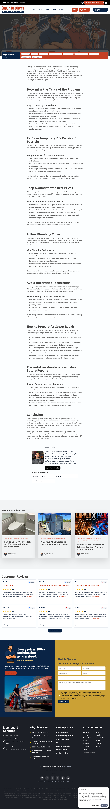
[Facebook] (47, 778)
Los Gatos (54, 793)
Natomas (7, 795)
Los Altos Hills (48, 793)
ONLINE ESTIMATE (98, 9)
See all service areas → (89, 752)
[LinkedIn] (68, 778)
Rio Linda (17, 797)
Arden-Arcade (53, 788)
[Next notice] (106, 3)
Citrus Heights (100, 738)
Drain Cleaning (37, 481)
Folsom (98, 746)
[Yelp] (52, 778)
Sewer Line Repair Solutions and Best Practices (68, 35)
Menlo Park (76, 793)
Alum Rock (41, 788)
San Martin (54, 797)
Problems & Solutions (62, 753)
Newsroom (40, 781)
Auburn (64, 788)
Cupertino (9, 791)
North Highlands (32, 795)
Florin (58, 791)
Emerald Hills (47, 791)
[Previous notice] (82, 3)
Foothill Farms (68, 791)
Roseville (98, 735)
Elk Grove (37, 791)
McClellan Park (69, 793)
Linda (23, 793)
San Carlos (44, 797)
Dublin (17, 791)
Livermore (32, 793)
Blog (45, 781)
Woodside (54, 799)
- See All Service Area (62, 799)
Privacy (49, 781)
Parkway (50, 795)
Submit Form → (63, 701)
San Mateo (60, 797)
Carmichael (86, 746)
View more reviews (55, 630)
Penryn (69, 795)
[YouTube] (63, 778)
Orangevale (39, 795)
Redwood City (11, 797)
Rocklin (85, 741)
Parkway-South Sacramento (60, 795)
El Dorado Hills (31, 791)
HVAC (58, 743)
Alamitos (36, 788)
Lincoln (98, 741)
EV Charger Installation (63, 746)
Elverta (42, 791)
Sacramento (86, 732)
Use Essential (95, 805)
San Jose (98, 732)
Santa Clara (73, 797)
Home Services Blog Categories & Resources (41, 35)
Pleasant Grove (75, 795)
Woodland (49, 799)
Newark (12, 795)
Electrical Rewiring (61, 749)
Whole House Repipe (62, 739)
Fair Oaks (98, 743)
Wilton (44, 799)
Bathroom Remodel (39, 476)
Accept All (104, 805)
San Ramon (66, 797)
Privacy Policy (73, 698)
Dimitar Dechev (43, 51)
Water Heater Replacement (64, 736)
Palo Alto (85, 735)
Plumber (59, 476)
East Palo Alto (23, 791)
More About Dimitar (53, 468)
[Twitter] (42, 778)
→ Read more (30, 596)
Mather (63, 793)
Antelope (47, 788)
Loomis (37, 793)
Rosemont (27, 797)
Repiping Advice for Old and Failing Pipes (88, 541)
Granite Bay (86, 743)
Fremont (74, 791)
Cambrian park (76, 788)
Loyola (59, 793)
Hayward (85, 749)
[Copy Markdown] (78, 44)
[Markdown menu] (80, 44)
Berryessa (69, 788)
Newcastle (17, 795)
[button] (75, 10)
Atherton (59, 788)
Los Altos (42, 793)
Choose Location (19, 3)
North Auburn (23, 795)
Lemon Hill (14, 793)
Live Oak (27, 793)
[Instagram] (58, 778)
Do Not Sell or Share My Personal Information (62, 781)
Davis (14, 791)
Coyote (5, 791)
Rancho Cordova (88, 738)
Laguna (10, 793)
